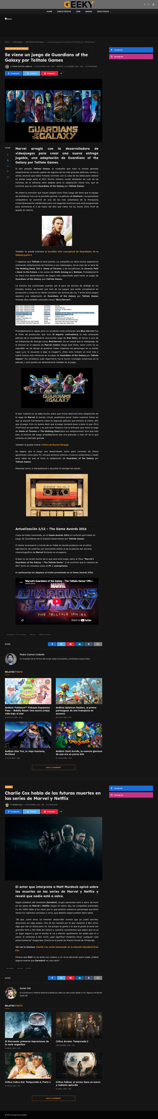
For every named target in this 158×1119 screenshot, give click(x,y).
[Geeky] (79, 4)
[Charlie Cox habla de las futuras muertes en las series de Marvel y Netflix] (53, 849)
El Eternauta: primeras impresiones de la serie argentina (27, 1043)
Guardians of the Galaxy (16, 635)
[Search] (153, 4)
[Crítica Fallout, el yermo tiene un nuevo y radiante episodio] (79, 1066)
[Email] (8, 177)
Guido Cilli (17, 805)
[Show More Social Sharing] (61, 73)
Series (88, 11)
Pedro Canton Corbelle (22, 66)
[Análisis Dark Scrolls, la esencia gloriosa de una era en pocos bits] (79, 735)
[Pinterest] (8, 171)
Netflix (28, 968)
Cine (78, 11)
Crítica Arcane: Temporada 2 (72, 1041)
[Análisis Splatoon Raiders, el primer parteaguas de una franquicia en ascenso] (79, 691)
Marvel (32, 635)
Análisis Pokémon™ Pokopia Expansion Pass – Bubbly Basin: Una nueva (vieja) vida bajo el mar (27, 710)
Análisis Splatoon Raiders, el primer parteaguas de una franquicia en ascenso (76, 710)
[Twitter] (8, 160)
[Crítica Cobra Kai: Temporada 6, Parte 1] (28, 1066)
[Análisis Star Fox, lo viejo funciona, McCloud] (28, 735)
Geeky (23, 1115)
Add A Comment (53, 767)
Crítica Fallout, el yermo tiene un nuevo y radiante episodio (78, 1083)
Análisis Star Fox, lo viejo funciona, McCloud (25, 753)
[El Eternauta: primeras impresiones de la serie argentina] (28, 1025)
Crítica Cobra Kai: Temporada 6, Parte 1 (28, 1082)
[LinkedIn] (8, 166)
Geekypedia (103, 11)
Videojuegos (64, 11)
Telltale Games (44, 635)
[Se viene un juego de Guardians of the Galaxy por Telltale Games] (53, 110)
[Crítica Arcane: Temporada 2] (79, 1025)
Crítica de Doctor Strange (55, 444)
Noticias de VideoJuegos (17, 48)
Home (49, 11)
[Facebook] (8, 155)
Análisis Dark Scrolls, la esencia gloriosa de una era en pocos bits (79, 753)
